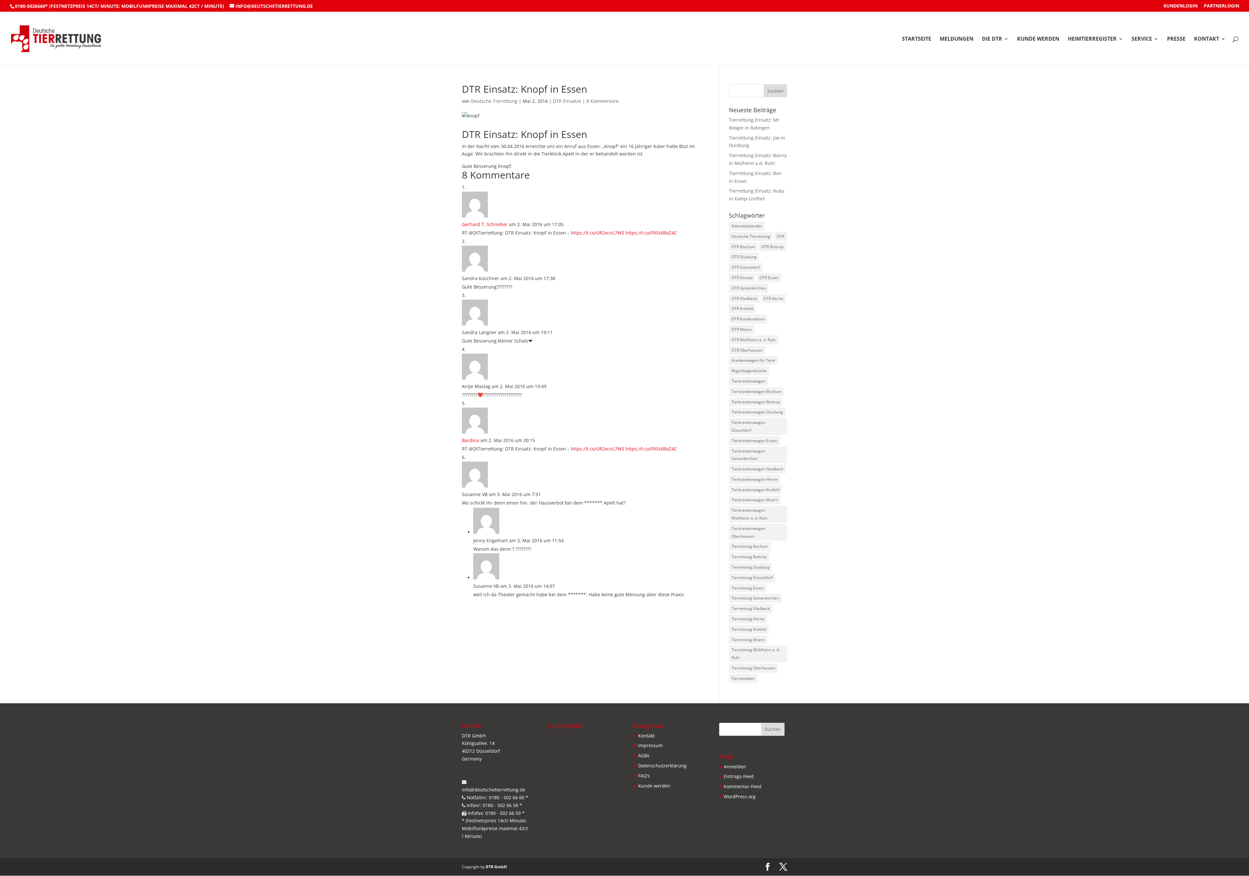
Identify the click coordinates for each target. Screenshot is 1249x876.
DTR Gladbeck (744, 298)
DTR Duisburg (744, 257)
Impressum (650, 745)
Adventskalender (747, 226)
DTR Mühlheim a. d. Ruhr (754, 340)
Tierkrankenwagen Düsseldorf (748, 426)
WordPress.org (740, 796)
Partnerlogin (1221, 6)
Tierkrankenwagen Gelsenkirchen (748, 455)
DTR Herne (773, 298)
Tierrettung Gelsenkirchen (755, 598)
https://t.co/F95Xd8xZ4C (651, 233)
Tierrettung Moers (748, 639)
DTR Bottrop (772, 246)
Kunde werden (1038, 39)
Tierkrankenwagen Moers (755, 500)
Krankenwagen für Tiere (753, 360)
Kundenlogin (1180, 6)
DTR (780, 236)
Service (1142, 39)
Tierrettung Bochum (750, 546)
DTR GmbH (496, 866)
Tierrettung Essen (748, 588)
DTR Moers (742, 329)
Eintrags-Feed (739, 776)
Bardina (470, 440)
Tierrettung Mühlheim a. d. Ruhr (756, 653)
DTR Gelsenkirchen (749, 288)
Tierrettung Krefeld (749, 629)
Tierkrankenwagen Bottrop (756, 402)
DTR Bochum (743, 246)
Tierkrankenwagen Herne (755, 479)
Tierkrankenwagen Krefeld (755, 489)
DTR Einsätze (567, 101)
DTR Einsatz (742, 277)
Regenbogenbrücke (749, 370)
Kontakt (1206, 39)
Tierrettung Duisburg (751, 567)
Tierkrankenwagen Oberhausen (748, 532)
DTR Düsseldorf (746, 267)
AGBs (644, 755)
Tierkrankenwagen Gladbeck (757, 469)
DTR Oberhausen (747, 350)
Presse (1176, 39)
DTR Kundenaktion (748, 319)
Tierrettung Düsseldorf (752, 577)
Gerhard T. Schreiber (485, 224)
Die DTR (992, 39)
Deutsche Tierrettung (494, 101)
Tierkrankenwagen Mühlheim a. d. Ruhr (750, 514)
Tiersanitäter (743, 678)
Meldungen (957, 39)
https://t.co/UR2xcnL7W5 (597, 233)
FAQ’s (644, 776)
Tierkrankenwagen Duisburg (757, 412)
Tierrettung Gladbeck (751, 608)
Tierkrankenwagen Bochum (756, 391)
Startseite (916, 39)
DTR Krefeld (742, 308)
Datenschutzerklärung (662, 765)
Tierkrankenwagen (748, 381)
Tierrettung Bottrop (749, 556)
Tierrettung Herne (748, 619)
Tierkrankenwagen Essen (754, 440)
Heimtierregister (1092, 39)
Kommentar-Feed (742, 786)
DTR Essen (769, 277)
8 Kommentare (602, 101)
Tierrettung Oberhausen (753, 668)
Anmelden (735, 766)
